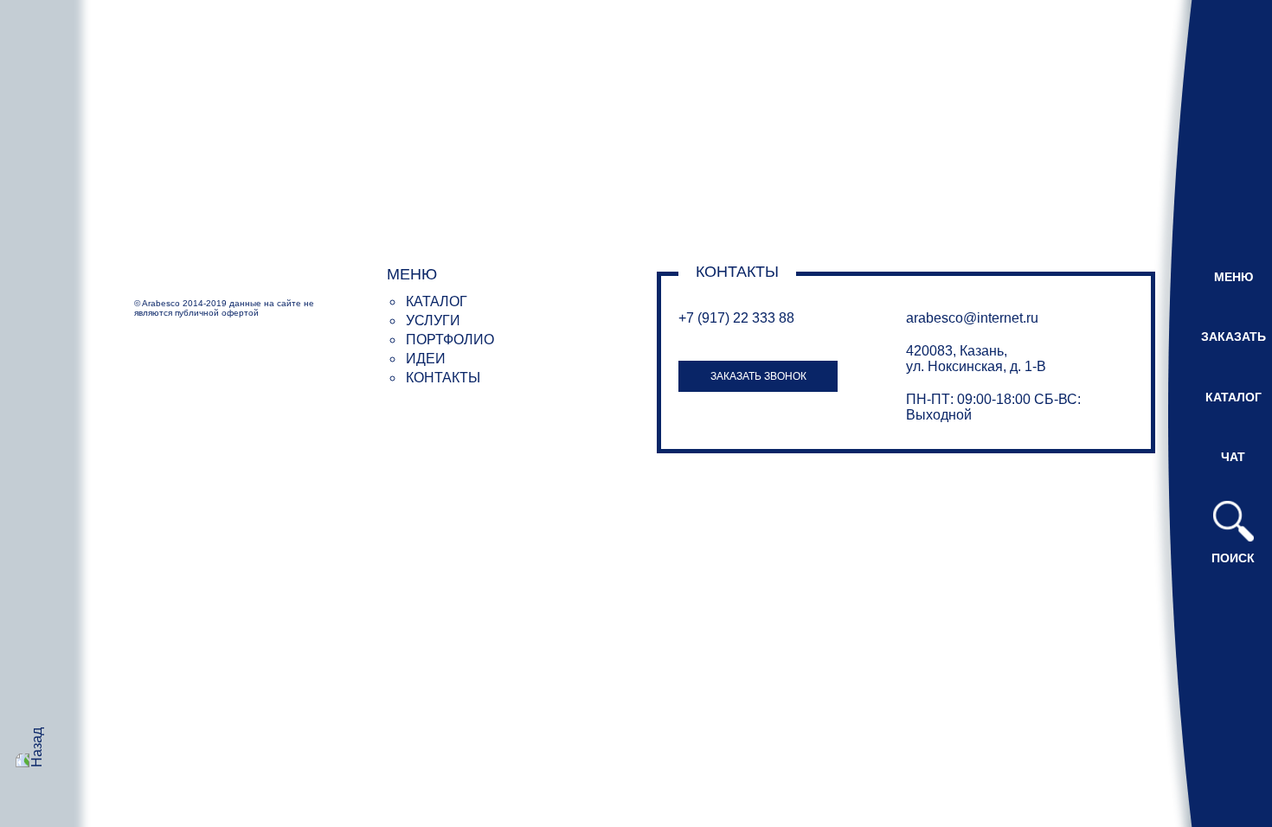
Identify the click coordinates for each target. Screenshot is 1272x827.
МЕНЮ (1233, 277)
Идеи (426, 358)
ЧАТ (1233, 457)
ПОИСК (1233, 558)
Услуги (433, 320)
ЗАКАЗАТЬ (1233, 336)
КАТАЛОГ (1233, 397)
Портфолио (450, 339)
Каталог (436, 301)
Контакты (443, 377)
